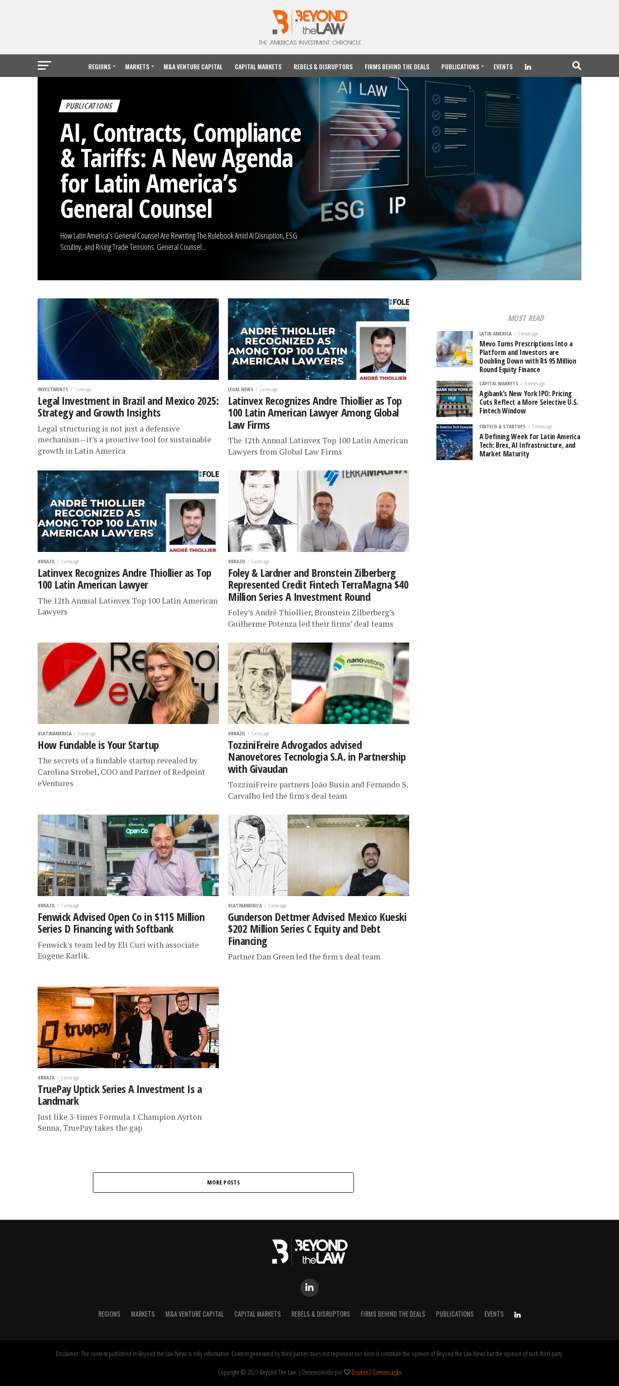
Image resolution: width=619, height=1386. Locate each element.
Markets (137, 66)
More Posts (223, 1182)
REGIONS (99, 66)
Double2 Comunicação (376, 1372)
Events (503, 66)
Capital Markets (258, 66)
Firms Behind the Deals (397, 66)
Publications (460, 66)
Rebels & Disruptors (323, 66)
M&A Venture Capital (193, 66)
